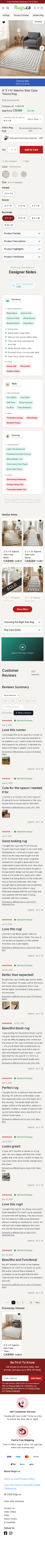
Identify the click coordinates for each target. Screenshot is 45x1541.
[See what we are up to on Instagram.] (10, 1533)
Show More (22, 609)
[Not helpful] (42, 769)
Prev (7, 1302)
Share (26, 161)
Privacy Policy (14, 1386)
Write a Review (24, 713)
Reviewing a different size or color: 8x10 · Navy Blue (21, 949)
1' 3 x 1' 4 (9, 193)
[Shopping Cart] (41, 8)
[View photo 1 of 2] (6, 1005)
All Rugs (6, 15)
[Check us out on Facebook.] (5, 1533)
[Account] (35, 8)
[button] (22, 22)
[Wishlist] (38, 8)
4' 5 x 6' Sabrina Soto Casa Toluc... (11, 1348)
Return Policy (10, 1519)
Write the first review (10, 100)
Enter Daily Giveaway (14, 1501)
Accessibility (10, 1522)
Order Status (10, 1511)
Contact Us (9, 1508)
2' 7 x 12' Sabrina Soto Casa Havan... (33, 554)
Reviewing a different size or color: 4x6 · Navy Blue (21, 1120)
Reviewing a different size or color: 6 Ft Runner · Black (22, 753)
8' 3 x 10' (36, 218)
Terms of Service (13, 1391)
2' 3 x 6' (8, 206)
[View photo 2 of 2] (15, 1005)
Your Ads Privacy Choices (17, 1484)
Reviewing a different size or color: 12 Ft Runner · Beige (22, 997)
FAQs (6, 1515)
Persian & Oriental (21, 15)
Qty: (4, 149)
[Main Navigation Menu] (3, 8)
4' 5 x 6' (8, 218)
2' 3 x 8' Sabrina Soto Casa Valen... (32, 600)
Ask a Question (11, 161)
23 (31, 1302)
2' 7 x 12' (36, 206)
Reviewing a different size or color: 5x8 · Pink (21, 1063)
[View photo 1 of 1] (6, 761)
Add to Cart (31, 149)
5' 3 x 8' (22, 218)
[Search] (7, 8)
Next (38, 1302)
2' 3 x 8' (21, 206)
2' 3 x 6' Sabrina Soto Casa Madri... (11, 554)
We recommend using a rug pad (30, 129)
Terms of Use (11, 1478)
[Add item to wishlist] (19, 520)
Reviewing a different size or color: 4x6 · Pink (21, 807)
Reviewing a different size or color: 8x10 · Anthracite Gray (19, 903)
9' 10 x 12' (9, 225)
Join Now (36, 1378)
